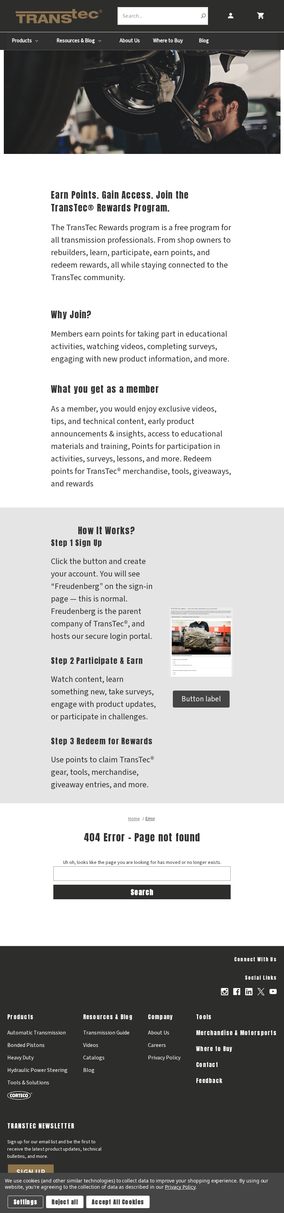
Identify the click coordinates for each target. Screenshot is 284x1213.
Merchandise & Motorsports (236, 1033)
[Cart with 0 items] (260, 15)
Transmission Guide (106, 1033)
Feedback (209, 1080)
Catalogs (94, 1058)
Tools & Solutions (28, 1082)
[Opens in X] (261, 991)
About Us (129, 40)
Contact (207, 1064)
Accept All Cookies (118, 1202)
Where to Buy (168, 40)
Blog (204, 40)
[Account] (230, 15)
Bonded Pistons (26, 1045)
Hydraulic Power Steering (37, 1070)
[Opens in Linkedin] (248, 991)
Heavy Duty (20, 1058)
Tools (204, 1017)
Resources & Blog (76, 40)
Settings (25, 1202)
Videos (90, 1045)
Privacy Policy (164, 1058)
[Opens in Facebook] (236, 991)
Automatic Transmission (36, 1033)
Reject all (65, 1202)
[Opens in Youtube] (273, 991)
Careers (157, 1045)
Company (160, 1017)
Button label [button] (201, 699)
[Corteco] (37, 1095)
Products (22, 40)
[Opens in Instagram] (224, 991)
